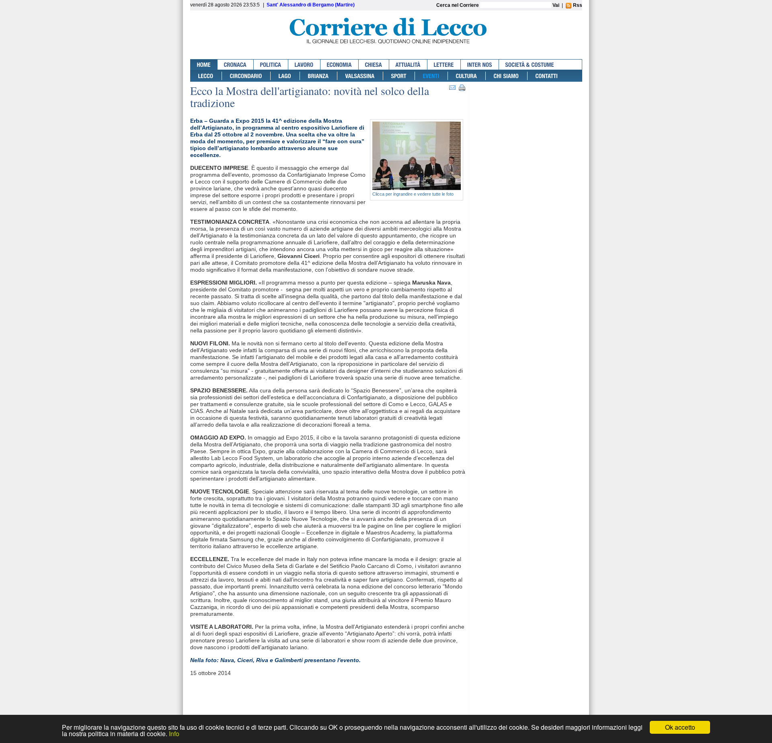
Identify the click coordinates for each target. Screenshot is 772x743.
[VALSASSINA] (360, 76)
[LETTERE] (444, 65)
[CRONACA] (236, 65)
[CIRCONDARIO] (246, 76)
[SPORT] (399, 76)
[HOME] (204, 65)
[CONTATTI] (547, 76)
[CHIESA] (374, 65)
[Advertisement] (527, 116)
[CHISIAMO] (507, 76)
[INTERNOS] (480, 65)
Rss (577, 5)
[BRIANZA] (318, 76)
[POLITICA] (271, 65)
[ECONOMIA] (339, 65)
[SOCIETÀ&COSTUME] (530, 65)
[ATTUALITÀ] (408, 65)
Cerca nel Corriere (458, 5)
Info (174, 733)
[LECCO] (206, 76)
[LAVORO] (304, 65)
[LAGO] (285, 76)
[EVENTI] (431, 76)
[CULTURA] (467, 76)
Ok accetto (680, 727)
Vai (555, 5)
